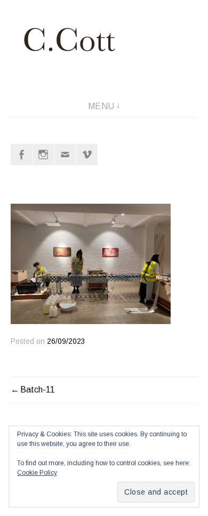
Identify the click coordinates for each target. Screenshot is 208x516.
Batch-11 (37, 389)
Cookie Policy (37, 472)
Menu (101, 106)
